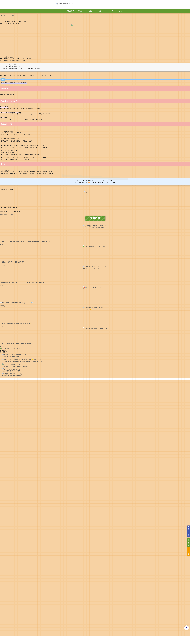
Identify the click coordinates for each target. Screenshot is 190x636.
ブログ (100, 10)
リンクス (2, 16)
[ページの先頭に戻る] (186, 627)
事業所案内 (80, 10)
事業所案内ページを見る (6, 215)
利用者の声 (90, 10)
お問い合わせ (120, 10)
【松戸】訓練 (10, 16)
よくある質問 (110, 10)
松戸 (6, 16)
